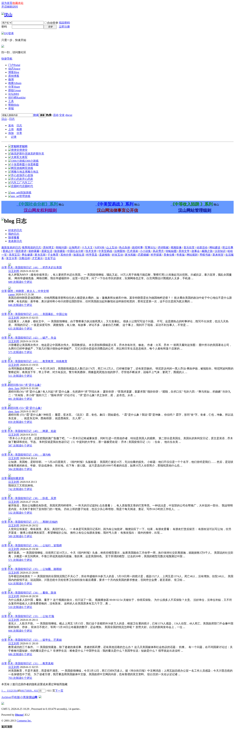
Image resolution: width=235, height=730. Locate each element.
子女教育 (52, 254)
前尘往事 (227, 247)
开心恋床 (27, 178)
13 (13, 690)
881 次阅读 (14, 398)
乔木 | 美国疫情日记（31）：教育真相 (31, 663)
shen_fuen (13, 388)
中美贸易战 (105, 251)
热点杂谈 (124, 247)
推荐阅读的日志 (31, 247)
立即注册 (64, 26)
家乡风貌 (130, 254)
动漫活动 (201, 247)
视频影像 (176, 247)
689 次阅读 (14, 281)
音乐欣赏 (189, 247)
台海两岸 (74, 247)
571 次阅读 (14, 559)
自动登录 (52, 22)
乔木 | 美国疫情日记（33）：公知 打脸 (31, 616)
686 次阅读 (14, 654)
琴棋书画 (205, 254)
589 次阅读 (14, 536)
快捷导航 (6, 58)
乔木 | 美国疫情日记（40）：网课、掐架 (32, 431)
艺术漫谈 (132, 251)
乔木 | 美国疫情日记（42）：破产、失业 (32, 337)
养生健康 (27, 254)
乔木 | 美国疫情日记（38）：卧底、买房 (32, 498)
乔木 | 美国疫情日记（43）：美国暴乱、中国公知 (37, 314)
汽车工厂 (27, 182)
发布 (11, 125)
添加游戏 (25, 192)
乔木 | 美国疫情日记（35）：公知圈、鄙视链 (35, 569)
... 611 (34, 690)
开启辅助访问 (9, 6)
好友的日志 (15, 230)
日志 (12, 118)
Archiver (6, 697)
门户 (14, 65)
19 (30, 690)
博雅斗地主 (32, 171)
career (11, 294)
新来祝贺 (217, 254)
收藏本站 (17, 3)
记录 (14, 136)
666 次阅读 (14, 630)
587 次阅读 (14, 445)
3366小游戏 (32, 160)
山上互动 (111, 247)
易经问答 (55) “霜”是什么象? (25, 408)
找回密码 (64, 22)
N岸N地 (99, 247)
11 (8, 690)
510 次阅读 (14, 607)
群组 (14, 90)
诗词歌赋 (163, 247)
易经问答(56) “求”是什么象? (24, 384)
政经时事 (137, 247)
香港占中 (8, 251)
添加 (11, 133)
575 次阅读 (14, 352)
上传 (11, 129)
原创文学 (184, 251)
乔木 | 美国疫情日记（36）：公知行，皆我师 (35, 545)
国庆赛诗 (20, 251)
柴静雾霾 (33, 251)
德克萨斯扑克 (36, 153)
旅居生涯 (78, 254)
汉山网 (33, 697)
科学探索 (156, 254)
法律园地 (119, 251)
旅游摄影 (59, 251)
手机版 (16, 697)
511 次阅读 (14, 375)
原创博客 (13, 75)
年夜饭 (181, 254)
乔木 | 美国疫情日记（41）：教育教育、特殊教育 (37, 361)
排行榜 (16, 97)
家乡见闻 (40, 254)
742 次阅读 (14, 489)
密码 (4, 26)
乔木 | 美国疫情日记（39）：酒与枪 (29, 454)
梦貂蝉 (23, 146)
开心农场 (27, 175)
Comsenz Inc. (24, 720)
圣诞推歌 (104, 254)
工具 (11, 101)
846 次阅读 (14, 305)
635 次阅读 (14, 328)
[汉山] (6, 15)
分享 (14, 86)
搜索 (36, 115)
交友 (62, 115)
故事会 (195, 251)
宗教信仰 (24, 258)
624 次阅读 (14, 583)
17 (24, 690)
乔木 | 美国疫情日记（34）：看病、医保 (32, 592)
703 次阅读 (14, 677)
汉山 (4, 118)
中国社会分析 (75, 251)
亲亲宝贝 (14, 254)
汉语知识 (220, 251)
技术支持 (91, 251)
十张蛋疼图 (32, 164)
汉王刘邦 (13, 271)
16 (21, 690)
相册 (14, 83)
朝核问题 (61, 247)
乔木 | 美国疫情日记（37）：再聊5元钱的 (33, 521)
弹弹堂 (23, 149)
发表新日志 (15, 241)
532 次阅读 (14, 512)
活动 (55, 115)
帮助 (13, 104)
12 (10, 690)
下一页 (59, 690)
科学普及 (91, 254)
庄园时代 (27, 186)
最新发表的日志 (11, 247)
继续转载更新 (16, 478)
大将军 (23, 157)
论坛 (13, 93)
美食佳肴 (169, 254)
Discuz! (19, 714)
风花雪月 (158, 251)
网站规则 (192, 254)
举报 (11, 108)
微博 (11, 79)
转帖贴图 (171, 251)
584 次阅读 (14, 469)
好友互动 (117, 254)
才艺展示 (37, 258)
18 (27, 690)
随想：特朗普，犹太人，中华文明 (28, 291)
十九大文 (87, 247)
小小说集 (145, 251)
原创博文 (48, 247)
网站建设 (214, 247)
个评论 (27, 281)
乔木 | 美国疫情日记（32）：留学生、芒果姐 (35, 639)
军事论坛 (150, 247)
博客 (13, 72)
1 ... (3, 690)
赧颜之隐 (207, 251)
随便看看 (13, 237)
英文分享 (11, 258)
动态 (14, 68)
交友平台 (50, 258)
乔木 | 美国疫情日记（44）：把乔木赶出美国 (35, 267)
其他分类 (65, 254)
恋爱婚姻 (143, 254)
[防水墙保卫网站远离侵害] (40, 697)
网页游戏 (27, 168)
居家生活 (46, 251)
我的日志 (13, 233)
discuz (68, 115)
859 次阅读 (14, 421)
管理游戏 (24, 196)
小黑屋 (24, 697)
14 (16, 690)
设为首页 (6, 3)
